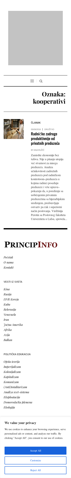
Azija (7, 288)
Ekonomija (10, 392)
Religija (8, 408)
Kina (7, 242)
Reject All (35, 470)
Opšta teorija (12, 315)
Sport (7, 413)
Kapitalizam (11, 330)
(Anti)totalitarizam (15, 340)
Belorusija (10, 263)
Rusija (7, 247)
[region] (35, 447)
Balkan (8, 293)
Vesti (6, 382)
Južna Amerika (13, 278)
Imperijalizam (12, 320)
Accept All (35, 450)
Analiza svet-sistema (16, 345)
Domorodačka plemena (18, 355)
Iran (6, 273)
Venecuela (10, 268)
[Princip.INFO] (35, 15)
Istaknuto (9, 402)
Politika (8, 387)
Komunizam (11, 335)
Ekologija (9, 360)
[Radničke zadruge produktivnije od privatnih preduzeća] (14, 82)
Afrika (8, 283)
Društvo (49, 83)
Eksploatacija (12, 350)
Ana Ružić (39, 103)
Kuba (7, 257)
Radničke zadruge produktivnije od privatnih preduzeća (45, 91)
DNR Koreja (11, 252)
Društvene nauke (14, 397)
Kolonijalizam (12, 325)
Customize (35, 460)
